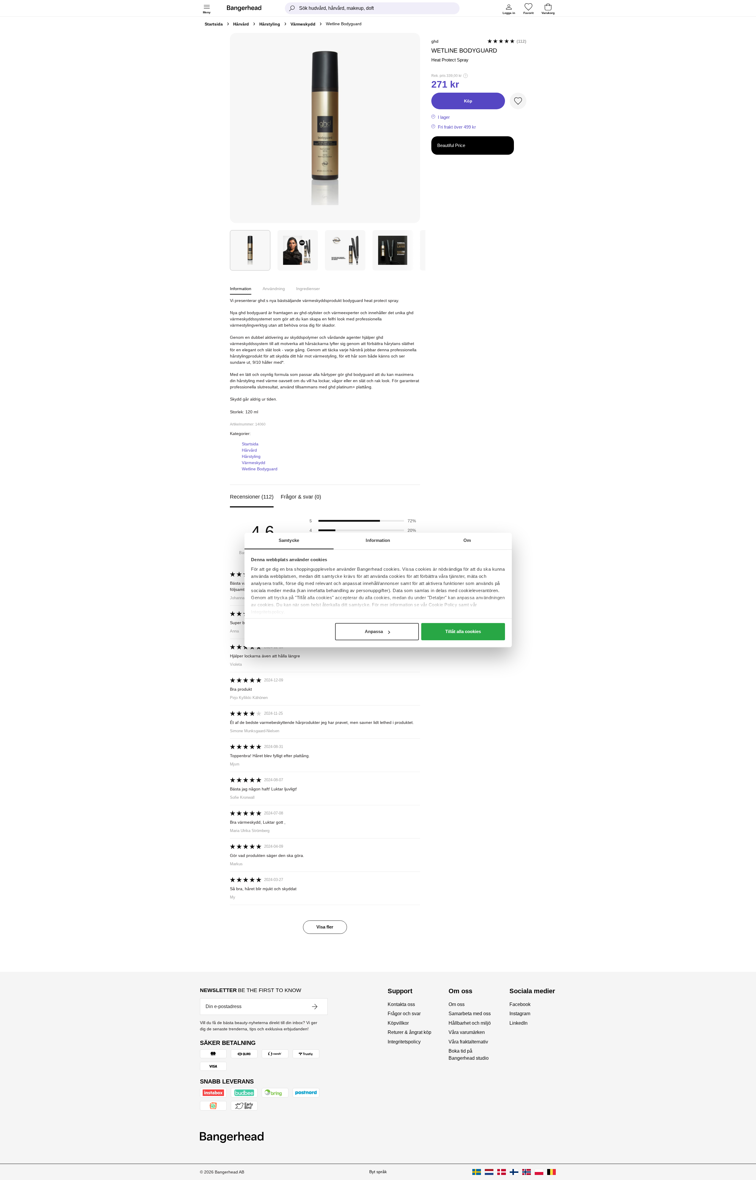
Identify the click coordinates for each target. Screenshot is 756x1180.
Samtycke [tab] (289, 540)
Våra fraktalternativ (468, 1041)
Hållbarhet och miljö (470, 1023)
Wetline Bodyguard (259, 468)
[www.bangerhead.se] (477, 1172)
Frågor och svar (404, 1013)
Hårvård (241, 24)
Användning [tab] (274, 288)
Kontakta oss (401, 1004)
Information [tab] (378, 540)
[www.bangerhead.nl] (489, 1172)
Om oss (457, 1004)
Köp (468, 101)
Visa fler (324, 926)
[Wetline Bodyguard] (250, 250)
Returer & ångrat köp (409, 1032)
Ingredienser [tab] (308, 288)
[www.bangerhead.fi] (514, 1172)
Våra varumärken (467, 1032)
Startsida (214, 24)
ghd (434, 41)
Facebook (520, 1004)
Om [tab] (467, 540)
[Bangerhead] (249, 8)
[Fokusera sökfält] (292, 8)
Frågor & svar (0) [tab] (301, 497)
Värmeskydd (303, 24)
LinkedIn (518, 1023)
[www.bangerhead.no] (526, 1172)
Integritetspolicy (404, 1041)
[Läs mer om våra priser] (465, 75)
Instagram (519, 1013)
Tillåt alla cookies (463, 631)
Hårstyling (269, 24)
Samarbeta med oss (470, 1013)
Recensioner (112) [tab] (252, 497)
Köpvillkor (398, 1023)
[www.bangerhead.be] (551, 1172)
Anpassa (374, 631)
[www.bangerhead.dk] (501, 1172)
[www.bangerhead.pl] (539, 1172)
